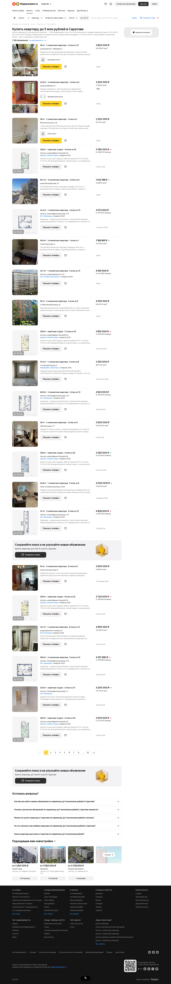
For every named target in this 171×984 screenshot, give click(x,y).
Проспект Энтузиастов (21, 897)
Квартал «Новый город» (49, 155)
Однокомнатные (142, 907)
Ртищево (99, 904)
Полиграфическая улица (56, 214)
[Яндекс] (155, 979)
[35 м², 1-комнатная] (26, 435)
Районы (47, 934)
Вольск (98, 900)
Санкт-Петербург (50, 897)
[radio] (50, 752)
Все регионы (49, 937)
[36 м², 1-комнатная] (26, 61)
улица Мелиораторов (48, 183)
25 (88, 752)
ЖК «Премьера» (46, 216)
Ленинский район (76, 910)
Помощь (109, 952)
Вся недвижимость (19, 952)
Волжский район (76, 900)
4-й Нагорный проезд (20, 893)
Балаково (99, 893)
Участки (15, 934)
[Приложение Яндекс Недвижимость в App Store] (145, 969)
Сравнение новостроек (53, 923)
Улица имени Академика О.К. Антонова (27, 900)
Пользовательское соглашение (71, 952)
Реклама (32, 952)
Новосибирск (49, 900)
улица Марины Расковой (56, 153)
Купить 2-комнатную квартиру (107, 930)
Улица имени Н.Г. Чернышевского (25, 907)
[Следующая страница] (94, 752)
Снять (72, 927)
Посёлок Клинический (78, 904)
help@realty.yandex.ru (58, 967)
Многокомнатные (142, 900)
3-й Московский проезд (49, 305)
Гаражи (15, 923)
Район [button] (134, 18)
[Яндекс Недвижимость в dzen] (153, 952)
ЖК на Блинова (46, 633)
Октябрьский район (77, 897)
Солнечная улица (46, 244)
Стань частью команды (47, 952)
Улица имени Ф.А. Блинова (22, 904)
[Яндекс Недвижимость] (25, 4)
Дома (14, 937)
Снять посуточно (76, 923)
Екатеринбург (49, 904)
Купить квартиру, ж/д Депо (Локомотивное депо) (114, 937)
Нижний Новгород (51, 910)
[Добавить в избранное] (65, 66)
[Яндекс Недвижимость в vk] (149, 952)
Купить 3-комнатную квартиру (107, 934)
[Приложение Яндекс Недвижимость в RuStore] (156, 969)
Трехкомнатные (142, 897)
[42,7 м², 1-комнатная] (26, 284)
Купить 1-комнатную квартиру (107, 940)
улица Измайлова (47, 86)
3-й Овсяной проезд (47, 365)
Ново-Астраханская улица (50, 487)
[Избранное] (106, 4)
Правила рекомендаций (94, 952)
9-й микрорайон (76, 893)
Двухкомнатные (142, 904)
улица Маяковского (54, 274)
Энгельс (43, 153)
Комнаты (15, 930)
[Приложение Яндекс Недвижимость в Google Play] (149, 969)
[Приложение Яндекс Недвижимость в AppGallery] (152, 969)
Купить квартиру (102, 923)
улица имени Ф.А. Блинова (50, 631)
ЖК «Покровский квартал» (50, 277)
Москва (47, 893)
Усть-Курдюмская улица (21, 910)
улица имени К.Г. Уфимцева (50, 49)
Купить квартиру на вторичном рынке (110, 927)
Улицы (46, 927)
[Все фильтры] (14, 18)
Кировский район (76, 907)
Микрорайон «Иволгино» (49, 368)
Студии (138, 893)
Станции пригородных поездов (56, 930)
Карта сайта (119, 952)
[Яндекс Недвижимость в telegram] (157, 952)
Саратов (99, 910)
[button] (111, 4)
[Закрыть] (158, 18)
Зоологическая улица (48, 570)
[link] (154, 4)
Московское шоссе (47, 123)
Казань (46, 907)
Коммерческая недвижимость (23, 927)
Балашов (99, 897)
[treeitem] (18, 10)
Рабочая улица (45, 426)
